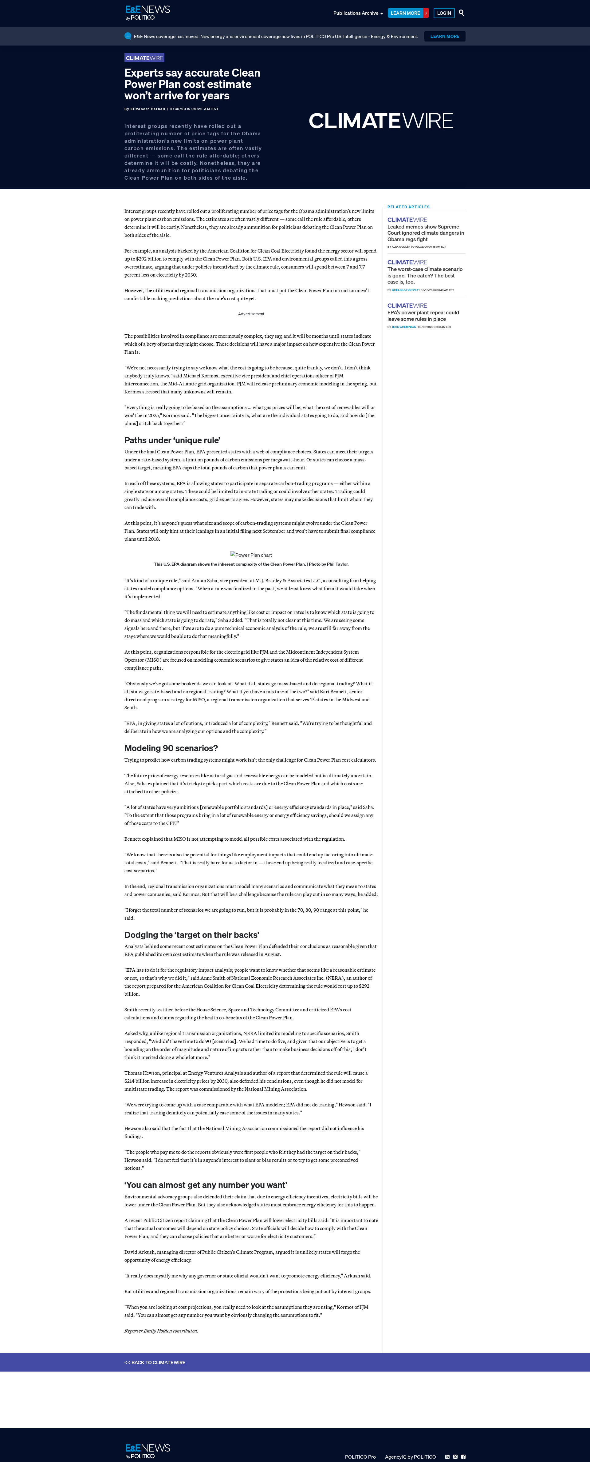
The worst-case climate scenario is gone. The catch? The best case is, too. (425, 275)
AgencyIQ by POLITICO (410, 1456)
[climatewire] (408, 219)
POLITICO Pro (360, 1456)
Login (444, 13)
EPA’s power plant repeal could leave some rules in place (423, 315)
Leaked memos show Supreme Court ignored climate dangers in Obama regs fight (425, 233)
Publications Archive (356, 13)
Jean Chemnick (404, 327)
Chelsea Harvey (405, 290)
